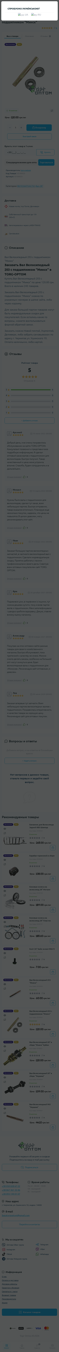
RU (39, 14)
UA (26, 14)
